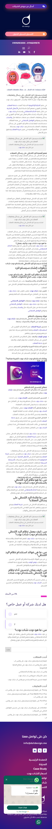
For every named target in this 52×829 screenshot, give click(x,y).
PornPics (43, 701)
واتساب (24, 100)
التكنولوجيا (43, 460)
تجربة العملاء (16, 129)
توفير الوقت (42, 337)
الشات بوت (22, 398)
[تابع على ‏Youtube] (24, 52)
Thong (44, 690)
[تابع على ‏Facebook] (34, 52)
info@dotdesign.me (35, 743)
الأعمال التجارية (12, 108)
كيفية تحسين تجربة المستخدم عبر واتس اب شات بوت (27, 680)
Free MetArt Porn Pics (38, 694)
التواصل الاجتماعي (27, 120)
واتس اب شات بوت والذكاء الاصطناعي (33, 672)
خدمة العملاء (12, 105)
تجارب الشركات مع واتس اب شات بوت (32, 676)
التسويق (17, 100)
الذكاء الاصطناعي (30, 111)
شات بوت (10, 100)
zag (38, 100)
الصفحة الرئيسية (38, 759)
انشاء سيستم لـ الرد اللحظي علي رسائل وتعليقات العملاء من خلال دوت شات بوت (27, 96)
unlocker (43, 708)
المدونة (43, 764)
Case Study (40, 768)
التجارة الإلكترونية (34, 105)
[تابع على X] (29, 52)
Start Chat (22, 807)
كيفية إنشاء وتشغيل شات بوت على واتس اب (30, 661)
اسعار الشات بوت (37, 773)
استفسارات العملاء (40, 330)
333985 (44, 715)
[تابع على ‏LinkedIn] (19, 52)
